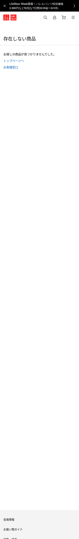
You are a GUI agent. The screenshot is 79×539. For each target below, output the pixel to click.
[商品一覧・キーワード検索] (73, 17)
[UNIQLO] (9, 17)
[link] (44, 6)
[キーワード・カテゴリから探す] (45, 17)
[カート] (63, 17)
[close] (4, 6)
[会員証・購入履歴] (54, 17)
